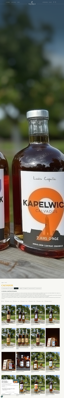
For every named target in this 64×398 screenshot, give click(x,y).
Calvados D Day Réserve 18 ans (7, 371)
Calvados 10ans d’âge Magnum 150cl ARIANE (22, 348)
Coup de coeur (38, 288)
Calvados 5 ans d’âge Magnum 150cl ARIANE (8, 348)
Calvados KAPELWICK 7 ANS (20, 394)
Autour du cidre (31, 288)
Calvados (16, 288)
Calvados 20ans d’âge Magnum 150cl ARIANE (37, 348)
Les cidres (11, 288)
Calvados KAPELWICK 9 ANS (35, 394)
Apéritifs (21, 288)
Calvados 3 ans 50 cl (19, 324)
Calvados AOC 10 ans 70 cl (35, 324)
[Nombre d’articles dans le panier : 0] (55, 2)
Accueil (2, 282)
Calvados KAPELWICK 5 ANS (6, 394)
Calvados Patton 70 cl (35, 371)
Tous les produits (5, 288)
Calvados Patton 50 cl (20, 371)
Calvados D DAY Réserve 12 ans (51, 347)
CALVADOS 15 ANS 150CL (5, 324)
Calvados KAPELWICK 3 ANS (50, 371)
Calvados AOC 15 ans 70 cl (50, 324)
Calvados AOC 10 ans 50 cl (50, 394)
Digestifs (25, 288)
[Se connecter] (54, 2)
